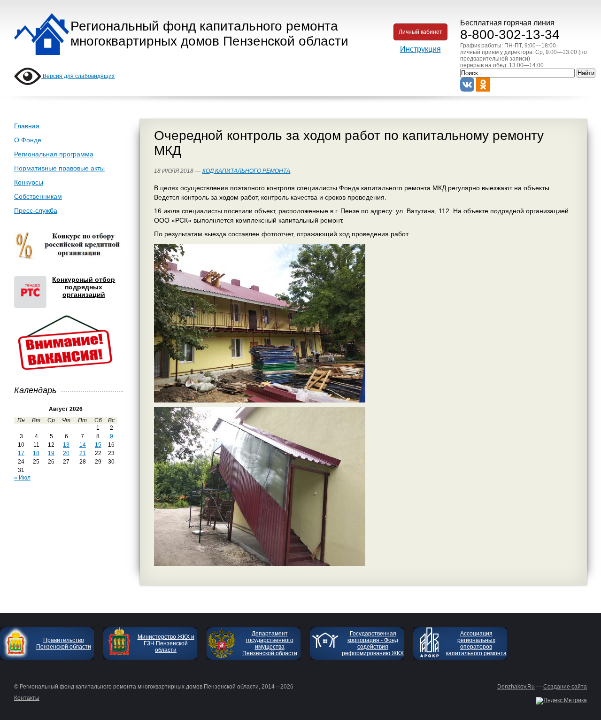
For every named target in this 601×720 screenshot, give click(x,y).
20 (66, 453)
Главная (26, 126)
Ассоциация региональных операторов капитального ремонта (476, 643)
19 (51, 453)
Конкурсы (28, 182)
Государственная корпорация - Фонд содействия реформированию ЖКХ (373, 643)
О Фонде (27, 140)
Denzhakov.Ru (516, 686)
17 (21, 453)
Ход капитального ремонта (246, 171)
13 (66, 444)
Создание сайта (565, 686)
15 (98, 444)
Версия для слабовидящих (78, 76)
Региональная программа (53, 154)
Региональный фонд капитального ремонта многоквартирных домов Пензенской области (209, 33)
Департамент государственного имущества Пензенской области (269, 643)
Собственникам (38, 196)
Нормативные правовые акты (59, 168)
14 (82, 444)
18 (36, 453)
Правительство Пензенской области (63, 643)
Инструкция (420, 49)
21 (82, 453)
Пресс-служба (35, 210)
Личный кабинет (420, 32)
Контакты (26, 698)
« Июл (22, 477)
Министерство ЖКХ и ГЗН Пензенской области (166, 643)
